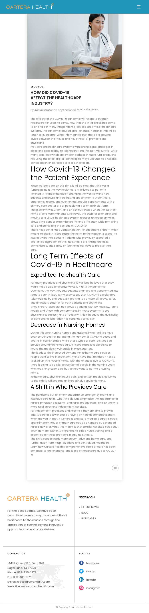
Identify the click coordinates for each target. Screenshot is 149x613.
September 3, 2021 (70, 110)
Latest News (90, 507)
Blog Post (38, 86)
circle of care (94, 447)
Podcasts (88, 518)
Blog (84, 513)
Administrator (43, 110)
